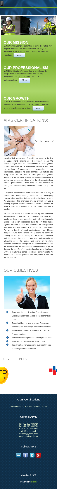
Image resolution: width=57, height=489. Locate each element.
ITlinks (34, 482)
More (19, 55)
